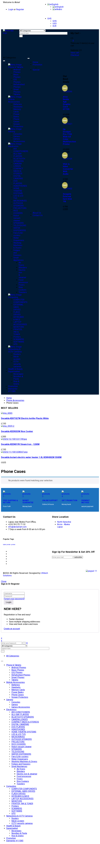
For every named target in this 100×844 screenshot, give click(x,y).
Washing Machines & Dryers (24, 761)
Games (14, 704)
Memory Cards (18, 690)
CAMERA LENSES (19, 719)
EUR (54, 26)
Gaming (9, 699)
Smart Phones (17, 677)
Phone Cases (17, 694)
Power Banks (17, 692)
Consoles (15, 702)
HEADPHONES (18, 729)
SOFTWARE (16, 811)
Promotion (11, 838)
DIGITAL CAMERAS (20, 724)
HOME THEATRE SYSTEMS (23, 732)
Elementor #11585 (14, 840)
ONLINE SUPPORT (50, 500)
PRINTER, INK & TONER (22, 803)
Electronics (11, 709)
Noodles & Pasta (19, 833)
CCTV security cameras (22, 823)
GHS (49, 18)
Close (3, 581)
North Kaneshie (64, 522)
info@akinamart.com (17, 527)
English (55, 4)
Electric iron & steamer (27, 774)
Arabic (59, 9)
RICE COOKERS (18, 744)
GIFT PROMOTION (69, 500)
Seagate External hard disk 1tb (67, 198)
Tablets (14, 680)
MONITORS (16, 801)
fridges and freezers (20, 764)
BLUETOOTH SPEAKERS (22, 717)
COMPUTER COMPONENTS (24, 788)
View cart (75, 52)
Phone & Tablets (13, 665)
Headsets (15, 687)
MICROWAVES (18, 737)
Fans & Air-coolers (19, 756)
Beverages (16, 831)
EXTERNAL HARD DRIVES (23, 791)
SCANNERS (16, 808)
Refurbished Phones (20, 675)
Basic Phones (17, 670)
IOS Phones (16, 672)
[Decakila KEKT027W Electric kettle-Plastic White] (6, 413)
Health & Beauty (13, 826)
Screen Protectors (19, 697)
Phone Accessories (15, 400)
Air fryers (21, 769)
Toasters (21, 784)
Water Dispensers (19, 759)
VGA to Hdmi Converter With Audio (68, 169)
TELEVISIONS (17, 751)
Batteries (15, 685)
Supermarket (12, 828)
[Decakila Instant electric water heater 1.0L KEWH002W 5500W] (14, 452)
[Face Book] (9, 551)
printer (13, 544)
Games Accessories (20, 707)
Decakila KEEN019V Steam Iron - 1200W (20, 444)
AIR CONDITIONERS (20, 712)
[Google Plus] (9, 559)
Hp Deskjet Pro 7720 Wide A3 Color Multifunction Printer (69, 136)
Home (9, 398)
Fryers (20, 779)
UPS (13, 813)
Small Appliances (19, 766)
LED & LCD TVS (18, 734)
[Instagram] (9, 561)
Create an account (12, 628)
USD (55, 23)
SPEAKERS (16, 749)
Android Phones (18, 667)
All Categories (12, 656)
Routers (15, 818)
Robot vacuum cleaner (21, 746)
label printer (7, 544)
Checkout (75, 55)
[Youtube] (9, 564)
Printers (15, 806)
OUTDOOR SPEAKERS (21, 739)
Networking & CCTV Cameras (19, 816)
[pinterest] (9, 556)
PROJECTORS (17, 741)
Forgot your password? (14, 598)
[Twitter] (9, 554)
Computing (11, 786)
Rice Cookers (23, 781)
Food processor (24, 776)
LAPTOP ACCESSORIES (22, 798)
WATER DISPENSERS (21, 754)
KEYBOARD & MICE (20, 796)
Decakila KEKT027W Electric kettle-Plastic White (25, 418)
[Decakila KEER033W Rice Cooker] (7, 426)
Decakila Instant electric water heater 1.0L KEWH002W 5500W (31, 457)
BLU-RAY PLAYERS (20, 714)
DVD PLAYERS (18, 727)
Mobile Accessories (15, 682)
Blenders (21, 771)
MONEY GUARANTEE (28, 501)
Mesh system (17, 821)
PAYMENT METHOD (85, 501)
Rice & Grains (17, 835)
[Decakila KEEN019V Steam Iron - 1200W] (14, 439)
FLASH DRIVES (18, 793)
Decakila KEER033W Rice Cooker (17, 431)
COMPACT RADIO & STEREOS (25, 722)
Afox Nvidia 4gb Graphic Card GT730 (66, 103)
